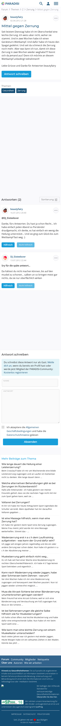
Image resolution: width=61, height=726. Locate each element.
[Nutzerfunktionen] (48, 3)
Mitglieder (30, 659)
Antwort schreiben (16, 74)
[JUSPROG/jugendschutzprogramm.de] (12, 702)
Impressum (16, 714)
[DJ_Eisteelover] (6, 257)
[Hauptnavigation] (56, 3)
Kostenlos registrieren (16, 372)
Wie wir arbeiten (33, 662)
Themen (15, 9)
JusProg (39, 706)
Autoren (18, 662)
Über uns (6, 662)
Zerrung (30, 9)
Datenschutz (29, 714)
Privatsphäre (43, 714)
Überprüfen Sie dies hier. (47, 697)
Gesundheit (8, 90)
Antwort (8, 391)
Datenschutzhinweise (18, 434)
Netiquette (43, 659)
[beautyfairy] (6, 18)
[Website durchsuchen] (41, 3)
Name (6, 380)
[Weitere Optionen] (55, 18)
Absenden (30, 441)
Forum (4, 9)
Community (17, 659)
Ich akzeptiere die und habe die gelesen (26, 431)
